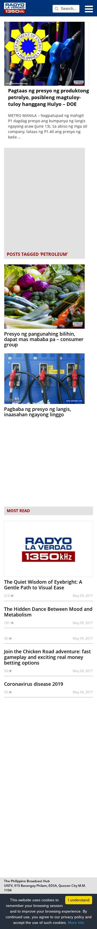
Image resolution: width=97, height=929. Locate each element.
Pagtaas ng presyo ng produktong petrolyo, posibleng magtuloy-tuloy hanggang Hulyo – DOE (48, 97)
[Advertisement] (48, 200)
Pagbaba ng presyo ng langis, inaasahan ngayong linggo (37, 412)
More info (76, 922)
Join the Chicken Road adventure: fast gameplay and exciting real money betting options (47, 657)
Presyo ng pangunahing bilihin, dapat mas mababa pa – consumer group (44, 339)
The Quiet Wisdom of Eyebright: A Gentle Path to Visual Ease (43, 585)
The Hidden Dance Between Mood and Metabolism (48, 612)
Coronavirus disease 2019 (33, 684)
